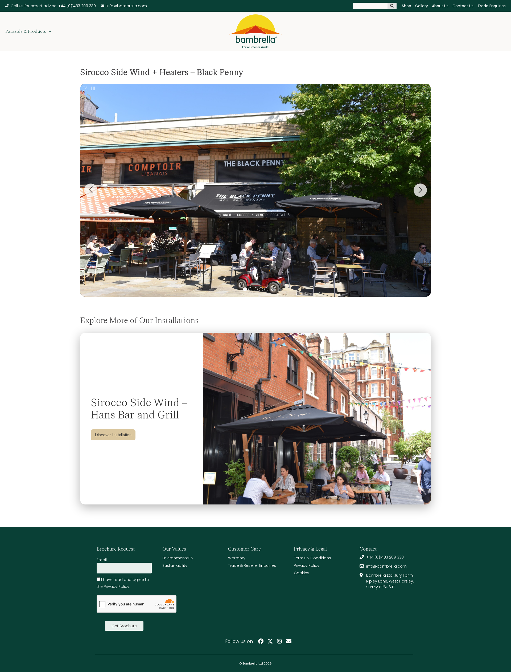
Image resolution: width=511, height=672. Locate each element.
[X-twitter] (270, 641)
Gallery (421, 5)
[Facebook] (260, 641)
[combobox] (370, 6)
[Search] (392, 6)
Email (102, 560)
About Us (440, 5)
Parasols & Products (25, 31)
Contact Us (462, 5)
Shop (406, 5)
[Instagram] (279, 641)
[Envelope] (288, 641)
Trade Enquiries (491, 5)
